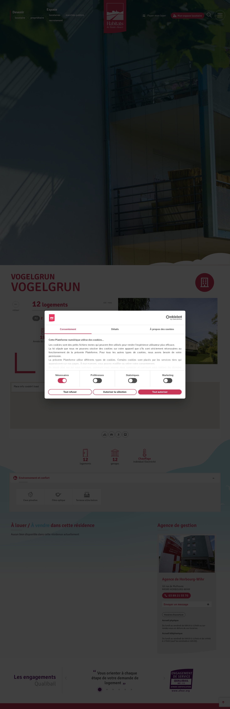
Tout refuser (70, 391)
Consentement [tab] (68, 329)
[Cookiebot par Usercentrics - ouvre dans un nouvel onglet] (168, 317)
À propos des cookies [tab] (162, 329)
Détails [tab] (115, 329)
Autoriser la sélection (114, 391)
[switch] (97, 380)
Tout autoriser (160, 391)
